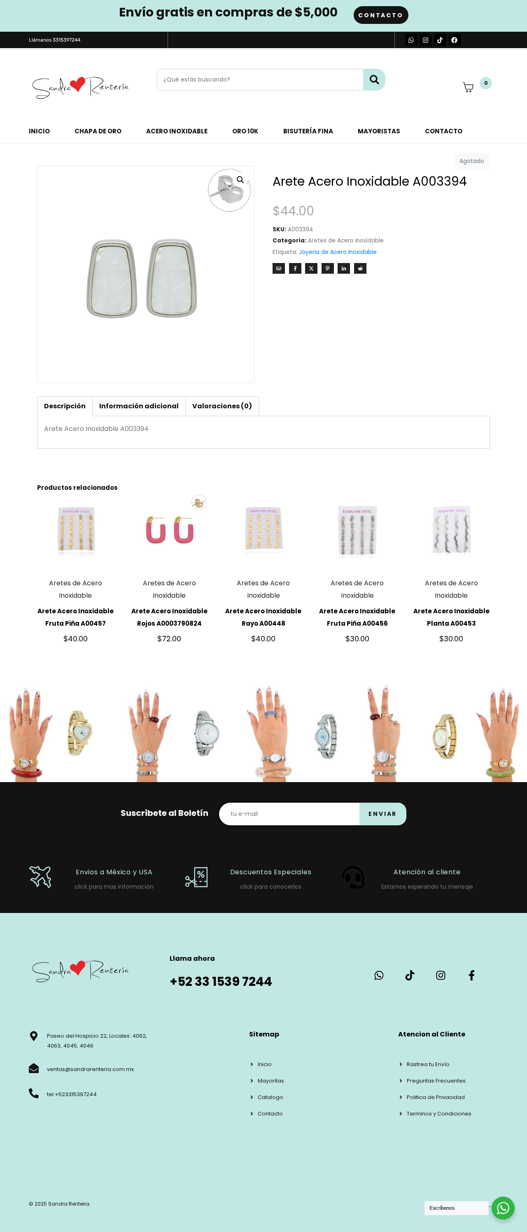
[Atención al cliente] (353, 877)
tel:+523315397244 (72, 1094)
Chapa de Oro (98, 131)
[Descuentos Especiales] (196, 877)
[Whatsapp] (411, 40)
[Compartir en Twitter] (311, 268)
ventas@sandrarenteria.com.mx (90, 1069)
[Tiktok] (440, 40)
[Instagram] (426, 40)
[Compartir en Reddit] (360, 268)
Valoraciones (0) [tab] (222, 406)
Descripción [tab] (65, 406)
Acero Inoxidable (177, 131)
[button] (240, 179)
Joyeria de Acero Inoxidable (338, 252)
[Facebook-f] (471, 975)
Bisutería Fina (308, 131)
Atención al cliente (427, 872)
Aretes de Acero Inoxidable (346, 241)
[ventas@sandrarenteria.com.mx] (34, 1068)
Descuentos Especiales (271, 872)
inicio (39, 131)
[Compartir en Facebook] (295, 268)
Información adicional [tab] (139, 406)
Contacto (443, 131)
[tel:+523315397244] (34, 1093)
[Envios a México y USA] (40, 877)
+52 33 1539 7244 (221, 981)
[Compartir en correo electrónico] (279, 268)
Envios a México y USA (114, 872)
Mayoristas (379, 131)
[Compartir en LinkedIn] (344, 268)
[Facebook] (454, 40)
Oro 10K (245, 131)
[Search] (374, 80)
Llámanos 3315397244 (54, 40)
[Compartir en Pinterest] (328, 268)
